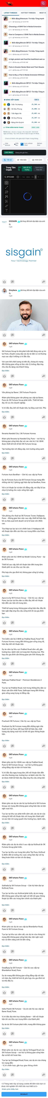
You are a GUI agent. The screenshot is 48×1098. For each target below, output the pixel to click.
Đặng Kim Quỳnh (17, 122)
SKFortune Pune (16, 343)
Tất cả (9, 160)
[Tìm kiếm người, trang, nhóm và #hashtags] (43, 3)
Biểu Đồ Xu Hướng (27, 169)
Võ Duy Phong (16, 118)
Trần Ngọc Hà (16, 113)
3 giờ (10, 296)
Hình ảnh (38, 160)
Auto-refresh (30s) (28, 144)
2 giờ (10, 227)
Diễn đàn (17, 144)
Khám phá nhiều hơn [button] (10, 1089)
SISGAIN (13, 221)
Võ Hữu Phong (16, 109)
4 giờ (10, 593)
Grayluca (13, 290)
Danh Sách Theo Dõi (39, 169)
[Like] (24, 282)
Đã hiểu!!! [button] (24, 1094)
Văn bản (23, 160)
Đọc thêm (5, 371)
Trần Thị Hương (17, 104)
